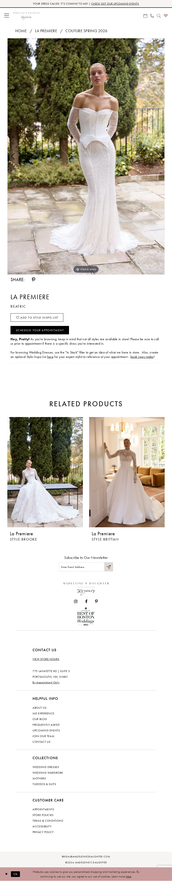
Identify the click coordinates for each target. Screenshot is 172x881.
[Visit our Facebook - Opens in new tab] (86, 601)
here (50, 357)
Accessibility (42, 826)
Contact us (42, 742)
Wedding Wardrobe (48, 773)
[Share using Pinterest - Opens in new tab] (33, 279)
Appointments (43, 809)
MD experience (43, 713)
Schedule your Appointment (40, 330)
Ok (15, 874)
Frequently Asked (46, 725)
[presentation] (45, 472)
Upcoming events (46, 730)
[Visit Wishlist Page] (165, 15)
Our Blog (40, 719)
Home (21, 30)
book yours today (142, 357)
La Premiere (46, 30)
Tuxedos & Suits (44, 784)
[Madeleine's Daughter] (86, 588)
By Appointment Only (46, 682)
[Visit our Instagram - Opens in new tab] (76, 601)
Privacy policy (43, 832)
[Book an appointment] (145, 15)
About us (39, 708)
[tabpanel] (86, 156)
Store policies (43, 815)
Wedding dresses (46, 767)
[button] (6, 15)
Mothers (39, 778)
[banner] (26, 15)
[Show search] (158, 15)
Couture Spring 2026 (86, 30)
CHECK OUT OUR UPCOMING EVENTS (115, 3)
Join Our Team (43, 736)
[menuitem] (6, 15)
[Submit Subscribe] (108, 566)
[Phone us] (152, 15)
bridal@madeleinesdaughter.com (86, 856)
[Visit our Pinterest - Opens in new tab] (96, 601)
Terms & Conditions (48, 821)
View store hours (46, 659)
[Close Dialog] (6, 874)
